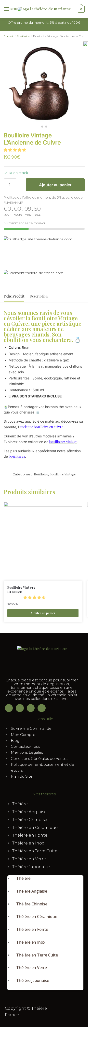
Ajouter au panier (55, 184)
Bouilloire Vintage (63, 474)
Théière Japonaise (31, 866)
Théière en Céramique (35, 827)
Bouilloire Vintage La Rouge (21, 589)
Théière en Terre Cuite (34, 851)
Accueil (8, 36)
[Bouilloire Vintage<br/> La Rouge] (43, 541)
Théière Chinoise (29, 819)
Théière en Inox (28, 843)
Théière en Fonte (29, 835)
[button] (15, 150)
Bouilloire (23, 36)
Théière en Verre (29, 859)
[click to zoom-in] (40, 81)
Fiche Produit (14, 296)
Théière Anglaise (29, 811)
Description (39, 296)
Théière (20, 804)
